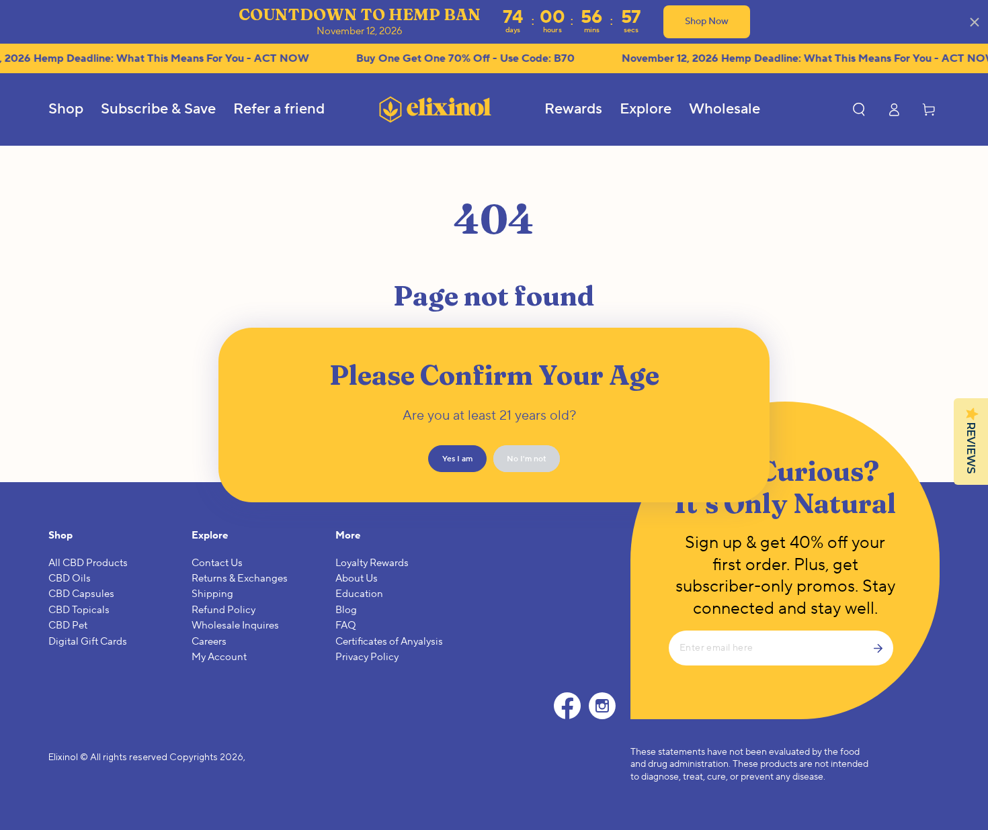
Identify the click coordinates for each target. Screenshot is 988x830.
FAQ (345, 625)
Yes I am (457, 459)
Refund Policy (223, 610)
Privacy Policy (367, 657)
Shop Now (707, 21)
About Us (356, 578)
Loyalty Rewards (372, 563)
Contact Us (217, 563)
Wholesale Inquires (235, 625)
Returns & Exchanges (240, 578)
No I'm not (526, 459)
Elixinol (63, 756)
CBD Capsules (81, 594)
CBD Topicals (79, 610)
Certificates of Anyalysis (389, 641)
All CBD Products (88, 563)
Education (359, 594)
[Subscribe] (883, 648)
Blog (346, 610)
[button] (858, 109)
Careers (209, 641)
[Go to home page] (435, 109)
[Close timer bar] (974, 22)
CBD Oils (69, 578)
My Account (219, 657)
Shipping (212, 594)
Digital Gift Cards (87, 641)
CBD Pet (67, 625)
